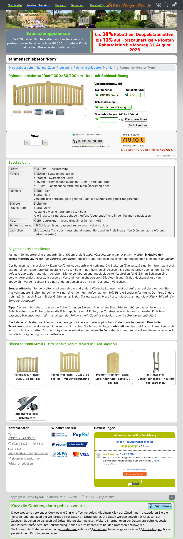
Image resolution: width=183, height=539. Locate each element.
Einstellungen (151, 529)
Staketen (46, 215)
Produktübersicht (39, 5)
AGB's (90, 497)
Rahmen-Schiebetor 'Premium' (95, 67)
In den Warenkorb (89, 141)
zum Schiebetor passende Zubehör (47, 307)
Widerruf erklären (20, 463)
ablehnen (100, 529)
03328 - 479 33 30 (21, 438)
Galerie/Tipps (99, 5)
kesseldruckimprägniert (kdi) (80, 220)
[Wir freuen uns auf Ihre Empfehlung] (135, 460)
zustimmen (69, 529)
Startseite (15, 5)
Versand (60, 5)
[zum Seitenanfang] (172, 497)
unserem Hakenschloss (93, 225)
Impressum (106, 497)
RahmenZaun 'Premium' (53, 67)
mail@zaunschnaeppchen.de (28, 453)
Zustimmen (162, 506)
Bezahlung (78, 5)
